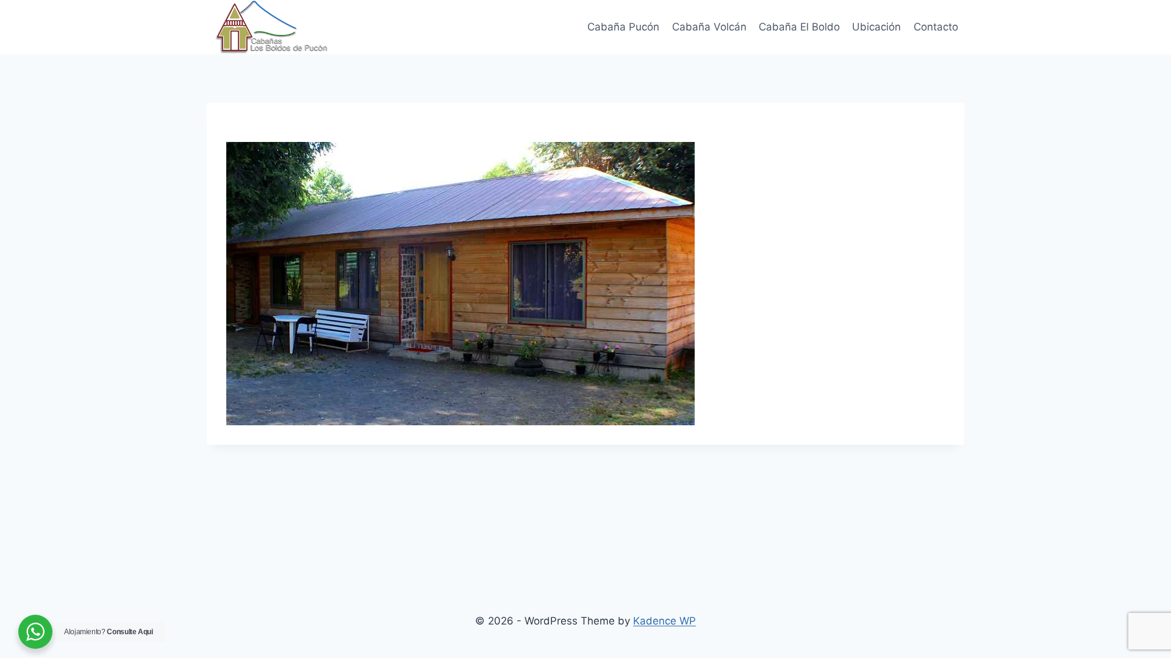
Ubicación (876, 27)
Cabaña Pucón (623, 27)
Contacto (936, 27)
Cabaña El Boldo (799, 27)
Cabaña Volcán (709, 27)
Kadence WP (664, 621)
